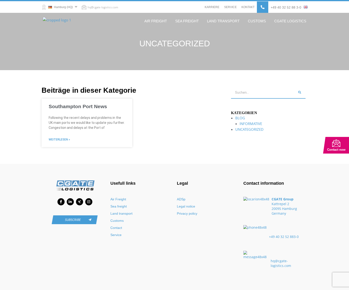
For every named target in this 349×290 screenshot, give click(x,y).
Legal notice (186, 206)
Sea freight (187, 21)
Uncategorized (249, 129)
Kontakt (248, 7)
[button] (262, 7)
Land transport (223, 21)
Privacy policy (187, 213)
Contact (116, 228)
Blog (240, 118)
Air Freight (155, 21)
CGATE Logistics (290, 21)
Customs (257, 21)
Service (230, 7)
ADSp (181, 199)
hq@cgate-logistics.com (103, 7)
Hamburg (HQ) (63, 7)
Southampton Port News (78, 106)
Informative (251, 123)
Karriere (212, 7)
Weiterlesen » (59, 139)
